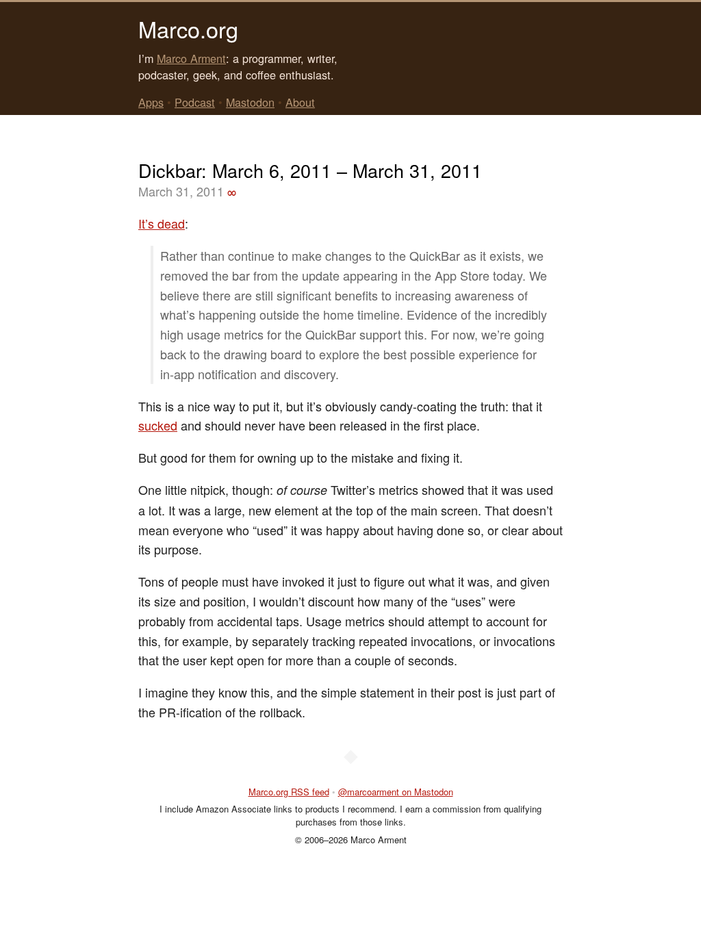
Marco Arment (191, 58)
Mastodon (250, 102)
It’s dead (161, 223)
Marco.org (188, 28)
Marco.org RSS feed (288, 791)
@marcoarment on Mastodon (395, 791)
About (300, 102)
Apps (151, 102)
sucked (157, 425)
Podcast (195, 102)
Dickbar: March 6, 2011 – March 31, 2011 (310, 170)
